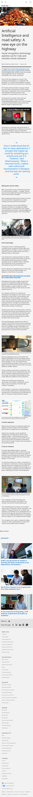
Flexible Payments (5, 677)
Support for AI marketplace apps (9, 743)
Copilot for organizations (7, 644)
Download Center (5, 662)
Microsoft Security (6, 712)
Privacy (16, 791)
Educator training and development (9, 697)
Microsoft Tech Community (7, 745)
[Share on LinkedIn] (20, 625)
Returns (3, 667)
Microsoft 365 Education (7, 692)
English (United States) (9, 783)
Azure (3, 735)
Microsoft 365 (5, 717)
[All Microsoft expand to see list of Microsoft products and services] (2, 2)
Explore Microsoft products (7, 649)
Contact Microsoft (10, 791)
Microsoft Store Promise (7, 674)
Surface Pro (4, 634)
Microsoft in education (6, 684)
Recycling (10, 794)
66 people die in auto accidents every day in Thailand (15, 69)
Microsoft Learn (5, 740)
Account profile (5, 659)
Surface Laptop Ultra (6, 639)
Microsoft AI (4, 710)
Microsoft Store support (7, 664)
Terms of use (21, 791)
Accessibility (4, 776)
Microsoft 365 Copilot (6, 725)
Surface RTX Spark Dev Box (7, 641)
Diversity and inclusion (6, 773)
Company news (5, 765)
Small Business (5, 728)
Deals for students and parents (8, 700)
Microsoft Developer (6, 737)
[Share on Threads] (23, 625)
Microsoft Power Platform (7, 720)
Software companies (6, 750)
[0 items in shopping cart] (27, 2)
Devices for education (6, 687)
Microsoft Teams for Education (8, 689)
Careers (3, 760)
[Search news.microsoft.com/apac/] (5, 2)
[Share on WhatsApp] (27, 625)
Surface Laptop (5, 636)
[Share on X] (16, 625)
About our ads (16, 794)
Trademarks (27, 791)
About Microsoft (5, 763)
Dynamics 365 (5, 715)
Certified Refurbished (6, 672)
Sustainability (5, 778)
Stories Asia (5, 5)
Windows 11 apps (5, 652)
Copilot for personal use (7, 647)
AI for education (5, 702)
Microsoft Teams (5, 722)
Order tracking (5, 669)
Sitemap (3, 791)
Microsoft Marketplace (6, 748)
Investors (4, 770)
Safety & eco (4, 794)
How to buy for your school (8, 695)
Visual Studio (4, 753)
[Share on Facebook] (13, 625)
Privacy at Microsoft (6, 768)
